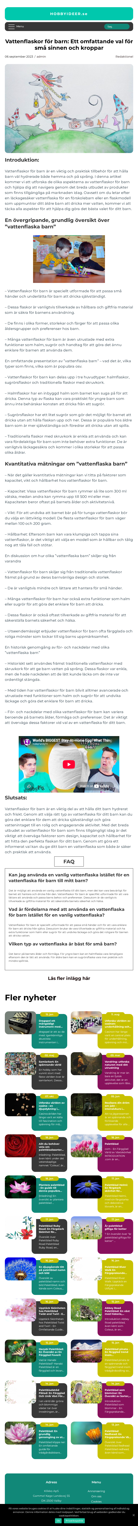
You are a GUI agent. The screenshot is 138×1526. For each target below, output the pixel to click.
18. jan (49, 1137)
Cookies (96, 1501)
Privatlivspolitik (74, 1520)
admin (41, 56)
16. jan (49, 1260)
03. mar (115, 1055)
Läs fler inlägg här (69, 978)
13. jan (115, 1424)
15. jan (49, 1014)
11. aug (115, 1014)
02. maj (49, 1055)
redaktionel (124, 56)
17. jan (115, 1178)
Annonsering (96, 1491)
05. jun (115, 1096)
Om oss (96, 1496)
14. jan (49, 1383)
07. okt (49, 1096)
